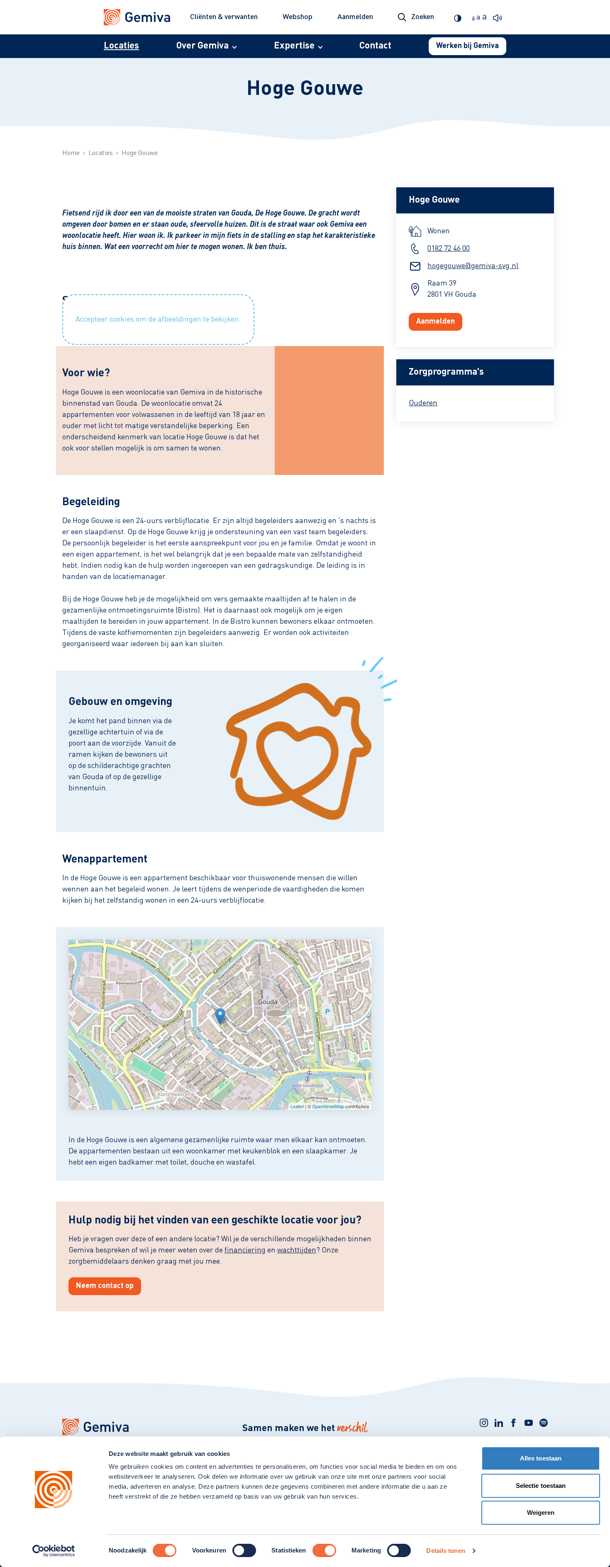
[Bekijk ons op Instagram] (484, 1423)
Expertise (294, 46)
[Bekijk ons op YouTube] (529, 1423)
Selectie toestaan (541, 1485)
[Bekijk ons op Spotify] (543, 1423)
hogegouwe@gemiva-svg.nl (472, 266)
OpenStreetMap (328, 1106)
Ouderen (423, 403)
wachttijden (296, 1250)
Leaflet (297, 1106)
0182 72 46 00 (448, 248)
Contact (375, 46)
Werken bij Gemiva (467, 46)
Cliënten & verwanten (224, 17)
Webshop (297, 17)
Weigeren (541, 1512)
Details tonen (445, 1550)
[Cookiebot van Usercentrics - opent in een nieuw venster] (53, 1551)
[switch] (244, 1550)
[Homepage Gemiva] (139, 1427)
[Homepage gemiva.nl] (137, 17)
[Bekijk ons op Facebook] (514, 1423)
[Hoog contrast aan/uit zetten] (460, 17)
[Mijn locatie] (220, 1016)
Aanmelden (355, 17)
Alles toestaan (540, 1458)
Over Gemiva (202, 46)
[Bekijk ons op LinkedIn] (499, 1423)
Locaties (121, 46)
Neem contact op (105, 1286)
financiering (245, 1250)
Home (71, 153)
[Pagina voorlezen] (499, 17)
